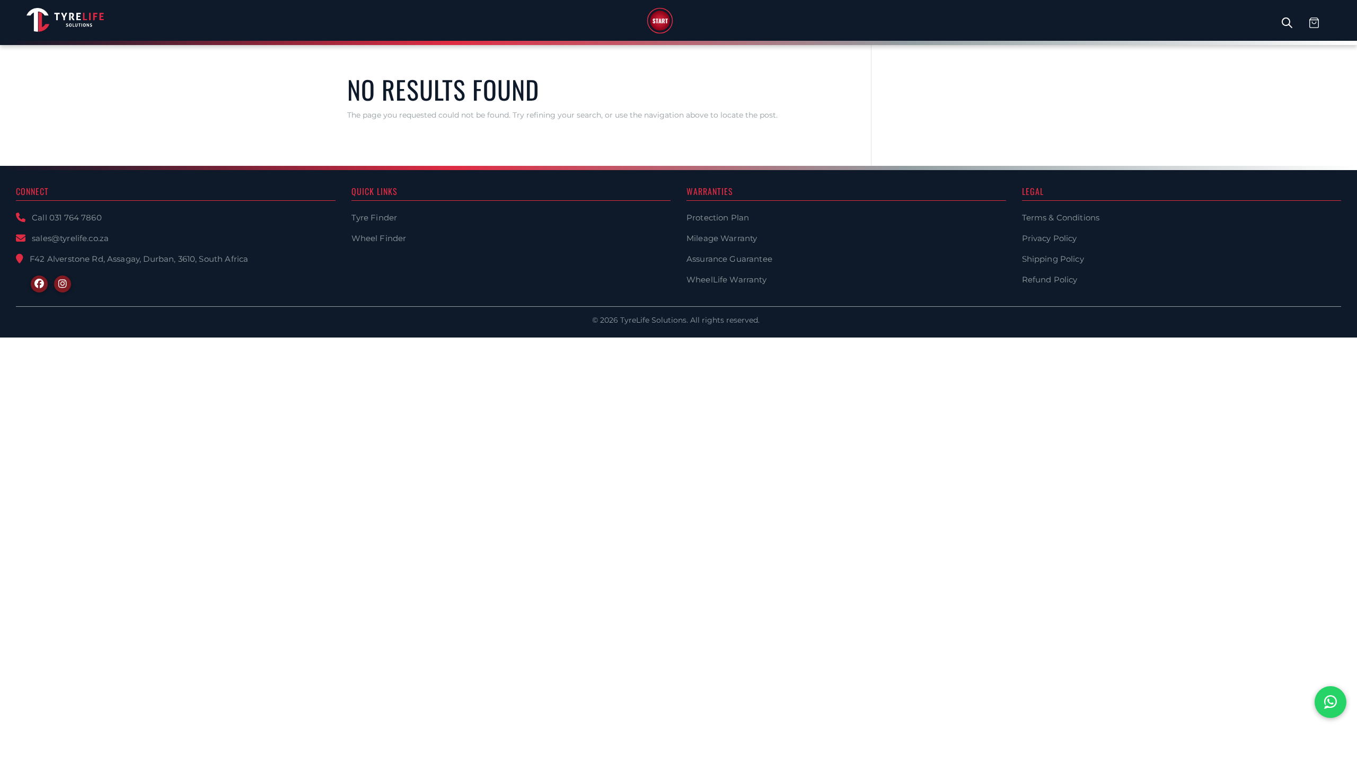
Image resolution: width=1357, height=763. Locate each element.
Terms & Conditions (1061, 217)
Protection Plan (717, 217)
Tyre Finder (374, 217)
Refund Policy (1050, 279)
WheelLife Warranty (726, 279)
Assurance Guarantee (729, 259)
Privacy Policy (1049, 238)
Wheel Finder (379, 238)
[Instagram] (62, 284)
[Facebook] (39, 284)
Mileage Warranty (721, 238)
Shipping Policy (1053, 259)
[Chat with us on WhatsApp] (1330, 702)
